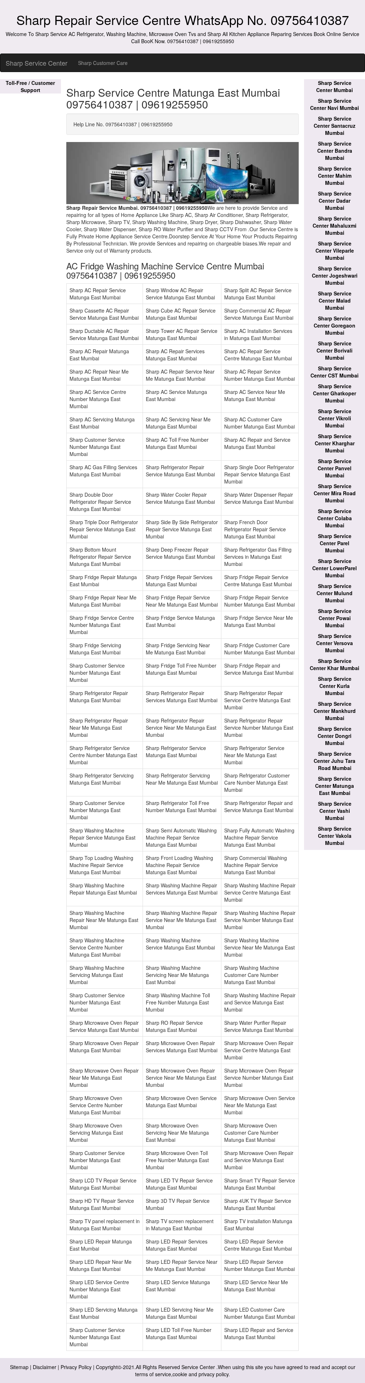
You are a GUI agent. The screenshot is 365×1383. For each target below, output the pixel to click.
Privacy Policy (76, 1367)
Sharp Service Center (36, 62)
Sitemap (19, 1367)
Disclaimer (44, 1367)
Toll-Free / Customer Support (30, 86)
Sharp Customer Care (103, 62)
